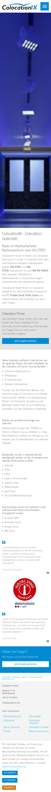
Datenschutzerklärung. (14, 766)
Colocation (9, 720)
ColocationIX (20, 6)
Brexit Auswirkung (39, 731)
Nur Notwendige (9, 780)
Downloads (35, 716)
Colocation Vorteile (39, 727)
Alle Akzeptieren (10, 773)
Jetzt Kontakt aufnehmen (25, 664)
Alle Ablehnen (9, 787)
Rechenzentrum (12, 716)
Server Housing (12, 727)
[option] (25, 151)
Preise (7, 731)
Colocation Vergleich (34, 721)
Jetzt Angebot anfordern (25, 341)
